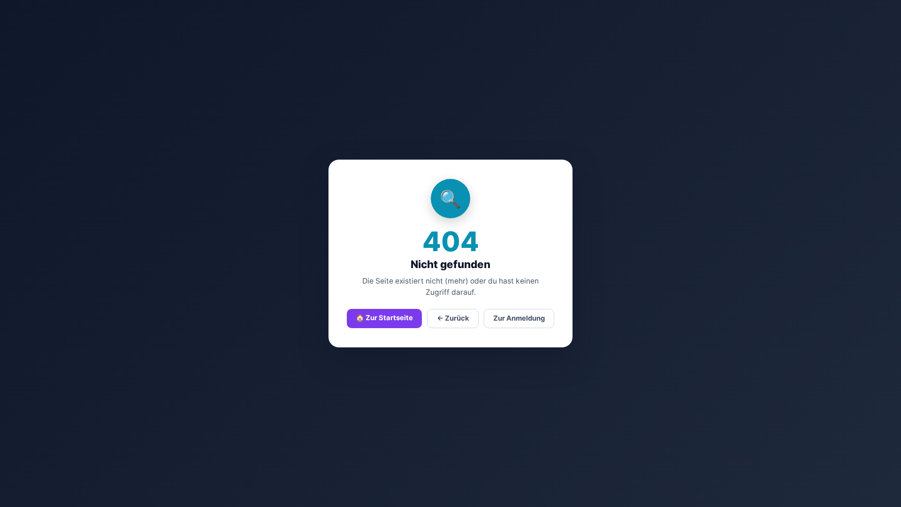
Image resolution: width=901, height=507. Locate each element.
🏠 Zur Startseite (384, 318)
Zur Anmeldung (519, 318)
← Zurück (453, 318)
